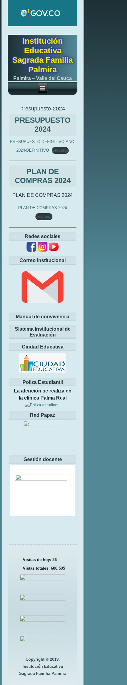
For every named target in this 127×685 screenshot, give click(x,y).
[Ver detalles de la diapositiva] (46, 495)
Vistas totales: (37, 568)
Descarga (60, 150)
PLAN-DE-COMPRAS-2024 (42, 207)
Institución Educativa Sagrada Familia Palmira (42, 55)
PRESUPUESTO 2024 (43, 124)
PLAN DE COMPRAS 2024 (43, 176)
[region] (42, 490)
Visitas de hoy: (37, 559)
